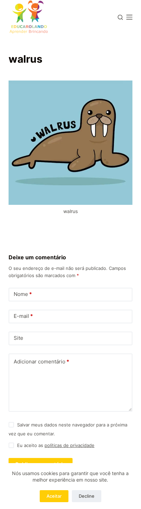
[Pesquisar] (120, 17)
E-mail (23, 316)
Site (18, 338)
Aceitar (54, 496)
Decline (86, 496)
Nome (23, 294)
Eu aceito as (55, 445)
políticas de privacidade (69, 445)
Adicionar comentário (41, 361)
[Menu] (129, 17)
